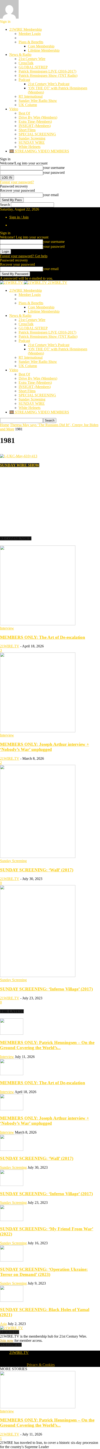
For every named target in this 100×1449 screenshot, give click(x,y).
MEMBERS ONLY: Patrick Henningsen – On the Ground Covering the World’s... (47, 1045)
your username (54, 168)
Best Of (24, 113)
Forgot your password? (17, 182)
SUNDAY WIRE (32, 142)
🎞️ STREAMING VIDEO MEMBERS (39, 151)
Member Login (30, 34)
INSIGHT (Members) (35, 126)
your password (54, 172)
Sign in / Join (19, 217)
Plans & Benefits (31, 42)
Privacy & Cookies (41, 1365)
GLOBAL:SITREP (33, 67)
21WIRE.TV (9, 646)
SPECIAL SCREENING (37, 134)
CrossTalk (26, 63)
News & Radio (20, 55)
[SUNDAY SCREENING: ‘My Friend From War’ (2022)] (11, 1220)
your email (51, 195)
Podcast (24, 80)
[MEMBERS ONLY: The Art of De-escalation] (37, 624)
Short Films (27, 130)
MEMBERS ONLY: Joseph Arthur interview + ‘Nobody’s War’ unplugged (44, 747)
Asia (3, 1324)
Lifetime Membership (44, 50)
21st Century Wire (32, 59)
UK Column (28, 105)
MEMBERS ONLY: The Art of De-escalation (42, 637)
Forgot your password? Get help (23, 256)
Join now (6, 1340)
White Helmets (29, 147)
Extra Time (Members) (35, 122)
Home (4, 425)
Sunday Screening (32, 138)
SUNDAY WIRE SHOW (19, 465)
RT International (31, 96)
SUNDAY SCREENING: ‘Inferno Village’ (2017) (46, 989)
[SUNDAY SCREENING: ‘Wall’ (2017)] (37, 857)
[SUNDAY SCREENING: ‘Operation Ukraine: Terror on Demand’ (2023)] (11, 1260)
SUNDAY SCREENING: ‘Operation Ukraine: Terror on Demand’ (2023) (44, 1272)
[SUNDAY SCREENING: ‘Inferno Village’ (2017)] (37, 976)
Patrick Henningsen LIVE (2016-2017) (47, 71)
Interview (7, 628)
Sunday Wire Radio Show (38, 101)
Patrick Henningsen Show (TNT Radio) (48, 75)
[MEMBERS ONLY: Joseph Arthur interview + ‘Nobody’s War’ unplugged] (37, 731)
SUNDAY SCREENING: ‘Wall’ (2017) (36, 869)
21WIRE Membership (25, 29)
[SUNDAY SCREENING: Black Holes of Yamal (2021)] (11, 1300)
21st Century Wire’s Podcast (48, 84)
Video (13, 109)
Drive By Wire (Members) (38, 117)
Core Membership (41, 46)
